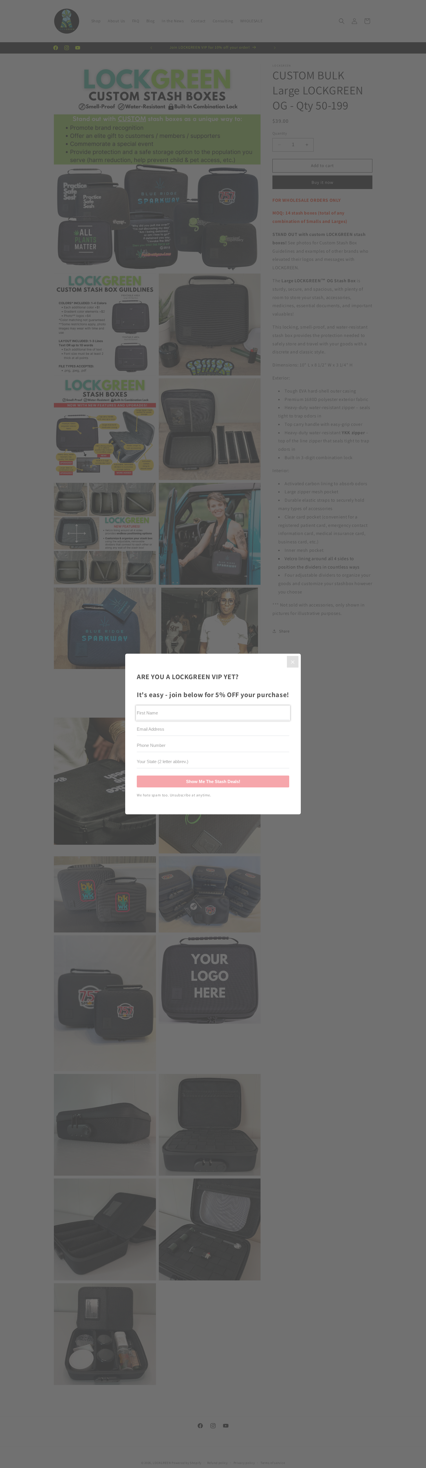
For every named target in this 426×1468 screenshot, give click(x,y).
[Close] (292, 662)
